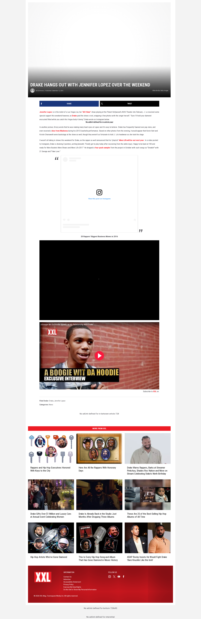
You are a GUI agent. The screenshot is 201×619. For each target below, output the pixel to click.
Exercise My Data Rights (72, 587)
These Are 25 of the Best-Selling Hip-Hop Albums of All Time (146, 515)
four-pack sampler (102, 147)
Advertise (67, 579)
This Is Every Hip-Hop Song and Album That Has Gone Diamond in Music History (98, 558)
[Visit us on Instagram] (110, 576)
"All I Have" (86, 112)
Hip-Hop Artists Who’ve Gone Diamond (48, 557)
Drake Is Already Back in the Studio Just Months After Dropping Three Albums (97, 515)
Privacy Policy (69, 584)
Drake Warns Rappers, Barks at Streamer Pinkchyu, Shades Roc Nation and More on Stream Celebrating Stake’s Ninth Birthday (147, 470)
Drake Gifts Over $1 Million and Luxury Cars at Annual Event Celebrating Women (50, 515)
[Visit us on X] (115, 576)
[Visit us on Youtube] (119, 576)
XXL (154, 391)
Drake (74, 116)
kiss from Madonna (60, 131)
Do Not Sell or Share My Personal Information (80, 590)
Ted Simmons (39, 90)
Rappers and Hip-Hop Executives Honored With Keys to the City (50, 469)
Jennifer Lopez (45, 112)
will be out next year (131, 140)
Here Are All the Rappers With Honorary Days (97, 469)
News (51, 405)
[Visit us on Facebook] (124, 576)
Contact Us (68, 577)
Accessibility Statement (72, 582)
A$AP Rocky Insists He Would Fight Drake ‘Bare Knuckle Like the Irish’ (147, 558)
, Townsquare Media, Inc (55, 596)
